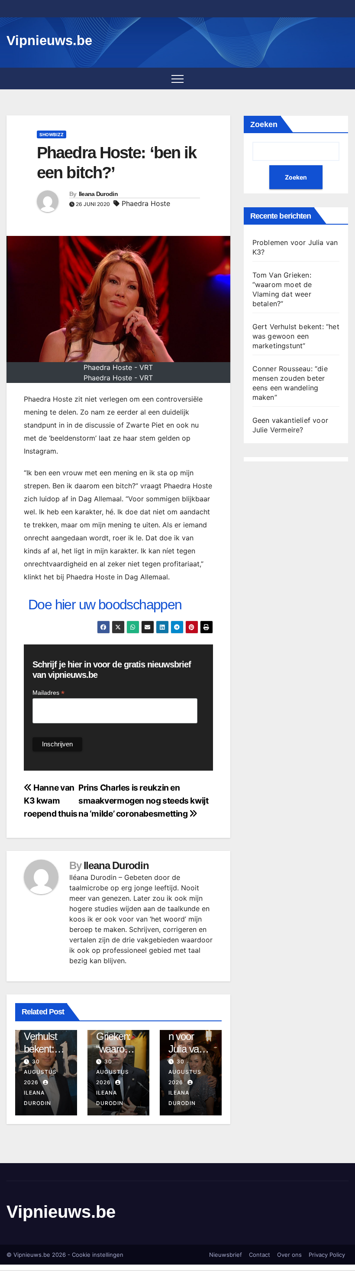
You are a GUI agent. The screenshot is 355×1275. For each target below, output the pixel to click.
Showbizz (51, 134)
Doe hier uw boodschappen (105, 604)
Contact (259, 1254)
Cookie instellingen (97, 1254)
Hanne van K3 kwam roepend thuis (50, 800)
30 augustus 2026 (40, 1071)
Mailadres (48, 693)
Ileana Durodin (98, 193)
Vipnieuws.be (49, 40)
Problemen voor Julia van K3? (188, 1042)
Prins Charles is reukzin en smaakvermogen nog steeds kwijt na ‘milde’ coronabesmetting (143, 800)
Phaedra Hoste (146, 203)
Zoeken (264, 124)
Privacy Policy (327, 1254)
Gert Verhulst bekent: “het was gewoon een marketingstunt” (295, 336)
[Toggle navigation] (177, 78)
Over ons (289, 1254)
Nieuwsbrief (225, 1254)
